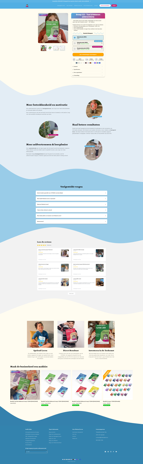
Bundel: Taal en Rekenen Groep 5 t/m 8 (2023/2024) (86, 401)
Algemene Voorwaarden (30, 438)
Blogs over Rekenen (53, 440)
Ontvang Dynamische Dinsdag (32, 432)
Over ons (74, 434)
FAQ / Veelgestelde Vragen (31, 436)
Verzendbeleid (28, 444)
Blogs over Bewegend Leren (55, 436)
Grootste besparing (97, 46)
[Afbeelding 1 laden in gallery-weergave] (43, 48)
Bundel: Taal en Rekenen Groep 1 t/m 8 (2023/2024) (24, 401)
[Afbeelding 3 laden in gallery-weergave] (56, 48)
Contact (74, 436)
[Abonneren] (46, 451)
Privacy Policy (28, 442)
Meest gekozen (98, 41)
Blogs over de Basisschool (55, 434)
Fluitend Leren (73, 461)
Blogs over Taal (52, 438)
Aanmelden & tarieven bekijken (32, 434)
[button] (88, 66)
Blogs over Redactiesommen (55, 442)
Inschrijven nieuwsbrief (77, 432)
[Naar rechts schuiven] (67, 48)
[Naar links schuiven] (39, 48)
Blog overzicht (52, 432)
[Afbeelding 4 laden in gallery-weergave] (62, 48)
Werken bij (74, 438)
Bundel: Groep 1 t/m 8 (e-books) (111, 401)
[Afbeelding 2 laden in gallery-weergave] (50, 48)
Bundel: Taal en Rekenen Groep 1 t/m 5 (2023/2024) (55, 401)
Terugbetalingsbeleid (30, 440)
